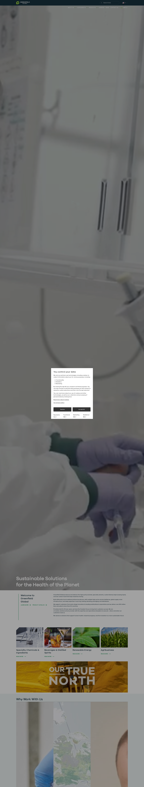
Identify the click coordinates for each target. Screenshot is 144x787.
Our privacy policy (58, 403)
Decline (62, 409)
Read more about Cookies (61, 400)
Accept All (82, 409)
